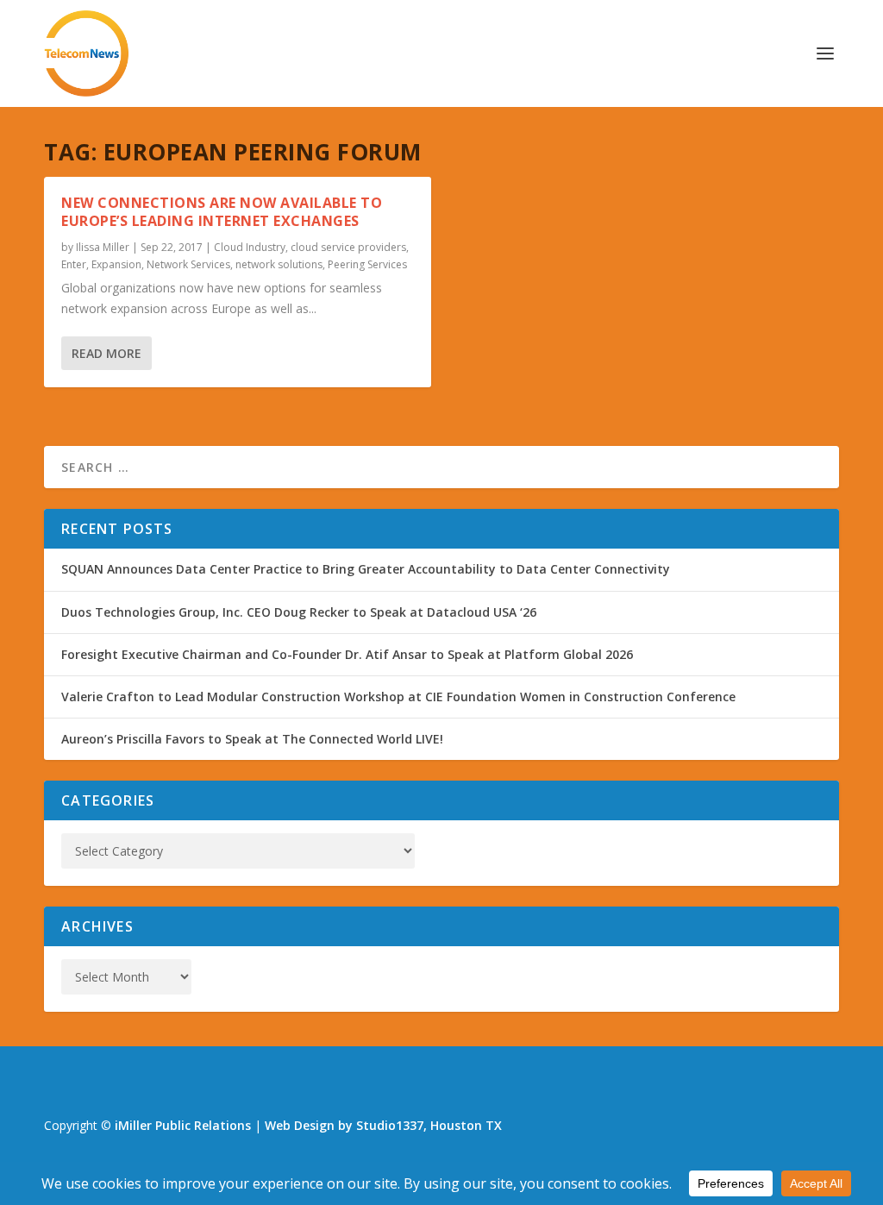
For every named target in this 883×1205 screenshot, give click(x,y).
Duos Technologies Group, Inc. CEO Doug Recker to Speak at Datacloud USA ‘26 (298, 612)
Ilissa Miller (102, 247)
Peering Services (367, 264)
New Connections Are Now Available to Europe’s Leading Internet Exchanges (221, 211)
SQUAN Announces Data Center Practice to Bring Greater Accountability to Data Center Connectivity (365, 569)
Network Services (188, 264)
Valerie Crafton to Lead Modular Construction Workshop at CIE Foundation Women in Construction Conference (398, 696)
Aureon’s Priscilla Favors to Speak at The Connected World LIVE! (252, 739)
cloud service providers (348, 247)
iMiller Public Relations (183, 1125)
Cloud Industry (249, 247)
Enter (73, 264)
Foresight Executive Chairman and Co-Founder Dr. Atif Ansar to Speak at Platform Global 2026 (347, 654)
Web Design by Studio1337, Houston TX (383, 1125)
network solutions (279, 264)
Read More (106, 353)
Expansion (116, 264)
